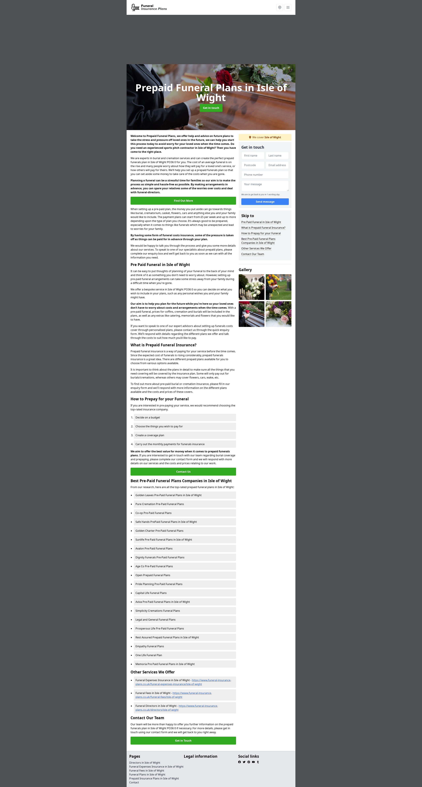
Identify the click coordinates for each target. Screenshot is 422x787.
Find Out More (183, 200)
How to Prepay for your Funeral (261, 233)
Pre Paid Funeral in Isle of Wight (261, 222)
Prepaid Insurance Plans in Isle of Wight (154, 778)
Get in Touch (183, 740)
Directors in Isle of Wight (144, 762)
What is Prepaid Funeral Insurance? (263, 227)
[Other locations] (279, 7)
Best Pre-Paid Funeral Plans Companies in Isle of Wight (258, 241)
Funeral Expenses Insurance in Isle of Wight (156, 766)
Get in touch (211, 108)
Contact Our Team (252, 254)
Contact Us (183, 471)
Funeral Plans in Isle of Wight (147, 774)
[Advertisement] (211, 39)
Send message (265, 201)
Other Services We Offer (256, 248)
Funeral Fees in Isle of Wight (146, 770)
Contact (134, 782)
